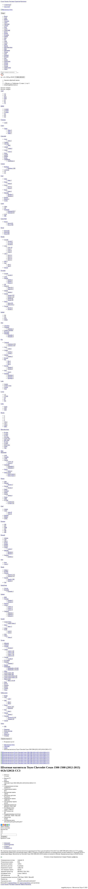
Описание (7, 843)
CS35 (5, 122)
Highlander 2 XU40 (13, 668)
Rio (5, 359)
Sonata (6, 293)
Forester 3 (10, 600)
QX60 (6, 320)
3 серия (6, 110)
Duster (6, 542)
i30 (5, 284)
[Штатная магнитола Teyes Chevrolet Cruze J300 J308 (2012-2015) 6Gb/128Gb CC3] (25, 752)
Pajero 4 (10, 471)
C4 (5, 171)
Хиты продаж (8, 731)
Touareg (6, 716)
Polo (5, 709)
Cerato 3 (10, 353)
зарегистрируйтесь (25, 883)
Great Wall (7, 30)
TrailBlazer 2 (11, 161)
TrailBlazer (7, 159)
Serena (6, 494)
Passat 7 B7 (11, 706)
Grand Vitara (7, 622)
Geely (5, 28)
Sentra (6, 492)
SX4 (5, 634)
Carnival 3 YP (11, 345)
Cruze (5, 150)
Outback (6, 611)
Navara (6, 486)
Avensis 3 (10, 648)
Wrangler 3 (11, 335)
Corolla (6, 657)
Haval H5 (6, 230)
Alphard (6, 645)
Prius (5, 682)
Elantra (6, 278)
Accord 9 (10, 244)
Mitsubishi (7, 50)
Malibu (6, 156)
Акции (6, 732)
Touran (6, 720)
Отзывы (6, 735)
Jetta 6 (9, 703)
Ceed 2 (9, 348)
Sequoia (6, 685)
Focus (5, 185)
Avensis (6, 646)
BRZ (5, 597)
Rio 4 (9, 364)
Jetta (5, 700)
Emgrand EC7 (11, 211)
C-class (6, 434)
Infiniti (6, 36)
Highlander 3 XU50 (13, 669)
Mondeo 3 (10, 194)
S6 (5, 101)
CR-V (5, 253)
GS (5, 316)
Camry (6, 649)
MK (5, 216)
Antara (6, 509)
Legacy (6, 605)
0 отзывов (6, 776)
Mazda (6, 46)
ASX (5, 455)
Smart (5, 446)
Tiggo (5, 128)
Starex (6, 301)
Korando (6, 590)
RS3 (5, 97)
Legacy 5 (10, 608)
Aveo (5, 139)
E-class (6, 435)
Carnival (6, 342)
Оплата (6, 1)
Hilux (5, 671)
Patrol (5, 489)
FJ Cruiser (7, 660)
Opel (5, 53)
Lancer (6, 460)
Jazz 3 (9, 266)
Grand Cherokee (8, 330)
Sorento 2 (10, 367)
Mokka (6, 517)
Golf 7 (9, 699)
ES (5, 397)
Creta (5, 276)
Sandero (6, 555)
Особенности (8, 848)
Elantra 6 (10, 283)
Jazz (5, 263)
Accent (6, 273)
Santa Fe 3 (10, 289)
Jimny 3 (10, 626)
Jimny (5, 625)
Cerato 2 (10, 352)
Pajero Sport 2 (11, 474)
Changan (6, 21)
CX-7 (5, 423)
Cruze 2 (10, 151)
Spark (5, 158)
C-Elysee (6, 170)
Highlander (7, 666)
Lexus (5, 42)
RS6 (5, 98)
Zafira (5, 518)
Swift (5, 629)
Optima (6, 355)
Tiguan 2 (10, 714)
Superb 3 (10, 581)
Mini (5, 49)
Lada (5, 41)
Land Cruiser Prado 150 (10, 677)
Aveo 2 (10, 140)
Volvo (5, 69)
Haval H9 (6, 234)
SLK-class (7, 445)
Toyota (6, 66)
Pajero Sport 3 (11, 475)
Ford (5, 27)
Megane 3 (10, 553)
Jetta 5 (9, 702)
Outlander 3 (11, 468)
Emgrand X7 (11, 212)
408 (5, 532)
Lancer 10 (10, 461)
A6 (5, 95)
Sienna (6, 686)
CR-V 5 (10, 260)
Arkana (6, 538)
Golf (5, 697)
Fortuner (6, 662)
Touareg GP (11, 719)
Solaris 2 (10, 292)
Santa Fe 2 (10, 287)
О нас (2, 1)
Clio (5, 539)
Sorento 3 (10, 369)
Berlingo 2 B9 (11, 168)
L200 (5, 458)
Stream (6, 267)
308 (5, 530)
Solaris (6, 290)
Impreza (6, 603)
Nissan (6, 52)
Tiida (5, 498)
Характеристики (9, 844)
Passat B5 (10, 708)
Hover (6, 221)
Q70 (5, 318)
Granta (6, 384)
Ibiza (5, 562)
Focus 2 (10, 186)
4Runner (6, 643)
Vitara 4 (10, 637)
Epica (5, 153)
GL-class (6, 437)
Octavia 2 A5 (11, 574)
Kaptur (6, 544)
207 (5, 526)
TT (5, 103)
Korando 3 (10, 591)
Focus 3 (10, 188)
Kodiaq (6, 571)
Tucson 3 (10, 309)
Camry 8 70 (11, 655)
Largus (6, 387)
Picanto (6, 358)
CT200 (6, 396)
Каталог (5, 89)
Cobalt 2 (10, 148)
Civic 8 (10, 250)
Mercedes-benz (8, 47)
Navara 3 (10, 487)
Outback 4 (10, 614)
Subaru (6, 63)
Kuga (5, 189)
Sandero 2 (10, 556)
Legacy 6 (10, 609)
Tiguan (6, 713)
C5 (5, 173)
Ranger (6, 197)
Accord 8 (10, 242)
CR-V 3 (10, 256)
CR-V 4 (10, 258)
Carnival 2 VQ (12, 344)
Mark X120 (7, 679)
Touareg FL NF (12, 717)
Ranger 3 (6, 199)
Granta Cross (7, 385)
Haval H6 (6, 232)
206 (5, 524)
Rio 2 (9, 361)
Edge (5, 179)
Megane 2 (10, 552)
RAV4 (6, 683)
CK (5, 208)
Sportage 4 (10, 378)
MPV (5, 426)
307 (5, 529)
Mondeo (6, 193)
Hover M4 (10, 225)
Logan (6, 547)
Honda (6, 33)
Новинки (7, 729)
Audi (5, 18)
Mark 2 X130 (11, 680)
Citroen (6, 25)
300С (9, 145)
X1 (5, 113)
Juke (5, 481)
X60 (5, 410)
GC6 (5, 214)
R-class (6, 442)
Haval (5, 32)
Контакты (23, 1)
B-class (6, 432)
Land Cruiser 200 (9, 674)
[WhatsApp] (7, 825)
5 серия (6, 112)
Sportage (6, 373)
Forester (6, 599)
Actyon (6, 588)
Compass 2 (11, 329)
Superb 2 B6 (11, 579)
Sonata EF (10, 298)
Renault (6, 56)
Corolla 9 (10, 658)
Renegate (6, 332)
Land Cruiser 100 (9, 672)
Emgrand (6, 209)
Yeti (5, 582)
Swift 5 (10, 632)
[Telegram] (9, 825)
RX (5, 401)
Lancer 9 (10, 463)
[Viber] (5, 825)
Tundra (6, 688)
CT (5, 394)
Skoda (6, 60)
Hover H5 (10, 223)
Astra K (10, 514)
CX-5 (5, 422)
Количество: (4, 829)
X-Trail (6, 500)
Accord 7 (10, 241)
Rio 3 (9, 362)
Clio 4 (5, 541)
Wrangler (6, 333)
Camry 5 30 (11, 651)
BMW (6, 19)
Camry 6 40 (11, 652)
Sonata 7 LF (11, 297)
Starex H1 (10, 303)
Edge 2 (9, 180)
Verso (5, 690)
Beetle (6, 695)
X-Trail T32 (11, 503)
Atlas (5, 206)
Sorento (6, 366)
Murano (6, 483)
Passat (5, 705)
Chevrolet (6, 24)
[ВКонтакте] (1, 825)
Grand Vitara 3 (12, 623)
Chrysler (6, 144)
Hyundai (6, 35)
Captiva (6, 142)
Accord (6, 239)
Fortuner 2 (10, 663)
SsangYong (7, 61)
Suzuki (6, 64)
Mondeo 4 (10, 196)
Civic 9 (10, 252)
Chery (5, 22)
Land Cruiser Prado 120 (10, 676)
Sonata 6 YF (11, 295)
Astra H (10, 512)
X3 (5, 115)
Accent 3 (10, 275)
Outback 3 (10, 613)
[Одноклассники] (3, 825)
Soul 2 (9, 372)
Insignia (6, 515)
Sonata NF (10, 300)
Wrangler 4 (11, 336)
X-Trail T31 (11, 501)
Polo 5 (9, 711)
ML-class (6, 440)
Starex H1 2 (11, 304)
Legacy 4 (10, 606)
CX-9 (5, 425)
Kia (5, 39)
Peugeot (6, 55)
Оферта (23, 884)
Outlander (7, 464)
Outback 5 (10, 616)
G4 (5, 315)
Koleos (6, 546)
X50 (5, 408)
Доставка (11, 1)
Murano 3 (10, 484)
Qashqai (6, 491)
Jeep (5, 38)
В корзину (4, 836)
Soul (5, 370)
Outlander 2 (11, 466)
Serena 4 (10, 495)
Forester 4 (10, 602)
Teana (5, 497)
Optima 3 (10, 356)
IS (4, 399)
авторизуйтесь (12, 883)
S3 (5, 100)
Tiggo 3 (10, 130)
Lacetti (6, 154)
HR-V (6, 261)
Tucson (6, 306)
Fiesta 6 (10, 183)
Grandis (6, 457)
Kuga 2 (10, 191)
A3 (5, 94)
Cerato (6, 350)
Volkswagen (7, 67)
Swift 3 (10, 631)
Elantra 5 (10, 281)
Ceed (5, 347)
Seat (5, 58)
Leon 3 (6, 564)
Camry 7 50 (11, 654)
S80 (5, 726)
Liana (5, 628)
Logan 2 (10, 549)
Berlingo (6, 166)
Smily (5, 406)
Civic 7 (10, 249)
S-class (6, 443)
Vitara (5, 636)
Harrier (6, 665)
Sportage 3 (10, 376)
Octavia (6, 573)
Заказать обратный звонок (12, 80)
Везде (5, 16)
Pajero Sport (7, 472)
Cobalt (6, 147)
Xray (5, 388)
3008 (5, 527)
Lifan (5, 44)
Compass (6, 327)
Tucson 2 (10, 307)
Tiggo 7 (10, 133)
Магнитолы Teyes (9, 744)
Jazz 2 (9, 264)
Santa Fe (6, 286)
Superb (6, 577)
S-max (6, 200)
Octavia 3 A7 (11, 576)
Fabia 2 (6, 570)
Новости (6, 734)
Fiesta (5, 182)
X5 (5, 117)
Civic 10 (10, 247)
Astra (5, 510)
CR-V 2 (10, 255)
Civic (5, 246)
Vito (5, 448)
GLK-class (7, 438)
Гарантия (17, 1)
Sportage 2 (10, 375)
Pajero (6, 469)
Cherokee (6, 325)
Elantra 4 (10, 279)
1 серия (6, 109)
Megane (6, 550)
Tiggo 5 (10, 131)
